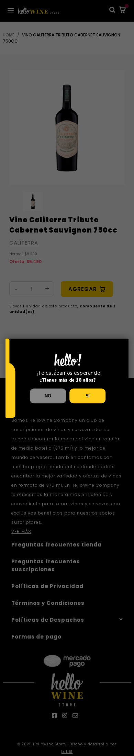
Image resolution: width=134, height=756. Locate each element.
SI (88, 395)
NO (48, 395)
